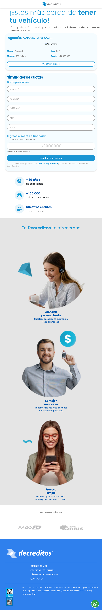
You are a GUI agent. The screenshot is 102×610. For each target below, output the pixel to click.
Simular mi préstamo (51, 158)
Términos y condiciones (44, 574)
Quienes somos (38, 566)
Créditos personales (42, 570)
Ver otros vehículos (51, 64)
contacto (36, 578)
